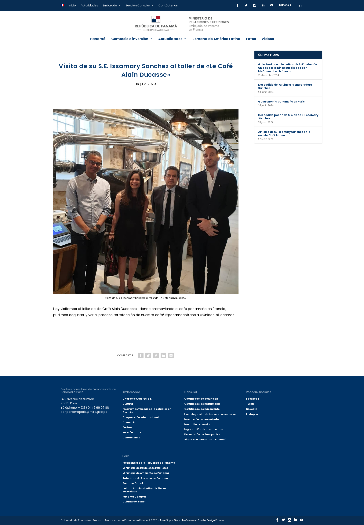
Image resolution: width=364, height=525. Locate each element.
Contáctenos (168, 5)
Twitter (251, 404)
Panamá (98, 39)
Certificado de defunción (201, 399)
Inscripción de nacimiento (201, 419)
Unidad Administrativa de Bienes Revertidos (144, 490)
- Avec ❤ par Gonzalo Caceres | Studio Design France (191, 520)
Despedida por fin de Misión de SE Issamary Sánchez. (288, 116)
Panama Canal (132, 483)
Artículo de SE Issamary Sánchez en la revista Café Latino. (284, 133)
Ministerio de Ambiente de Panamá (145, 473)
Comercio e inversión (129, 39)
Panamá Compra (134, 496)
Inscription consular (197, 424)
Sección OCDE (131, 432)
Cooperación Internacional (140, 417)
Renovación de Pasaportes (202, 434)
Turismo (127, 427)
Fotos (251, 39)
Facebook (252, 399)
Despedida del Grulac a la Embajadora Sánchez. (285, 86)
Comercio (129, 422)
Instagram (253, 414)
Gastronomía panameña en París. (281, 101)
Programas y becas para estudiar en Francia (146, 410)
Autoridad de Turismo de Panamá (145, 478)
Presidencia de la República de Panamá (148, 463)
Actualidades (170, 39)
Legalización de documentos (203, 429)
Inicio (72, 5)
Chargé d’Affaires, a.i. (136, 399)
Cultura (127, 404)
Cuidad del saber (134, 501)
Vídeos (268, 39)
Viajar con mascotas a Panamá (205, 439)
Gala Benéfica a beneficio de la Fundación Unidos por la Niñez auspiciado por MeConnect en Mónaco (287, 68)
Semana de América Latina (216, 39)
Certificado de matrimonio (202, 404)
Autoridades (89, 5)
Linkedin (251, 409)
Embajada (110, 5)
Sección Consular (138, 5)
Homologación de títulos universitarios (210, 414)
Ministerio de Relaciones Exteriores (145, 468)
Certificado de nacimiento (202, 409)
